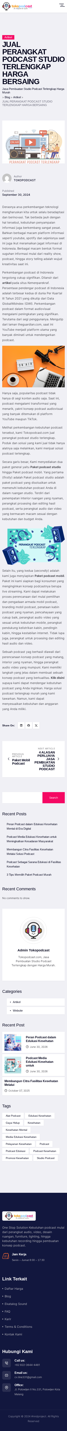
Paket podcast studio (45, 467)
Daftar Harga (14, 1288)
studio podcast (46, 1158)
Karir (8, 1319)
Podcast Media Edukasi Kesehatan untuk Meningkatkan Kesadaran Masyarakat (32, 839)
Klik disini (57, 678)
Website (18, 1010)
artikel (6, 283)
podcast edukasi (15, 1151)
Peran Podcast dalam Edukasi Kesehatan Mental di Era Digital (32, 826)
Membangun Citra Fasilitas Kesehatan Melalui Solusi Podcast (30, 851)
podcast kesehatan (44, 1151)
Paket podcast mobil (49, 576)
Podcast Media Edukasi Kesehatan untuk (39, 1061)
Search (53, 797)
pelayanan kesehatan (19, 1143)
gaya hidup (13, 1122)
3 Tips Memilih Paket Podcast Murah (29, 874)
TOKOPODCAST (25, 180)
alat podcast (13, 1115)
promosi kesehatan (17, 1158)
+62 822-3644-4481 (27, 1364)
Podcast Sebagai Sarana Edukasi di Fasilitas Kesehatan (34, 864)
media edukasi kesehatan (21, 1136)
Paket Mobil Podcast (21, 761)
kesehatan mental (16, 1129)
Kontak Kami (13, 1334)
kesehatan (34, 1122)
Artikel (8, 37)
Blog (8, 1296)
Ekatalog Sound (16, 1304)
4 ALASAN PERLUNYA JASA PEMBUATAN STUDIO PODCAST (44, 760)
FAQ (7, 1311)
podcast (44, 1143)
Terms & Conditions (18, 1327)
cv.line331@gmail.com (28, 1377)
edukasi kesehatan (39, 1115)
